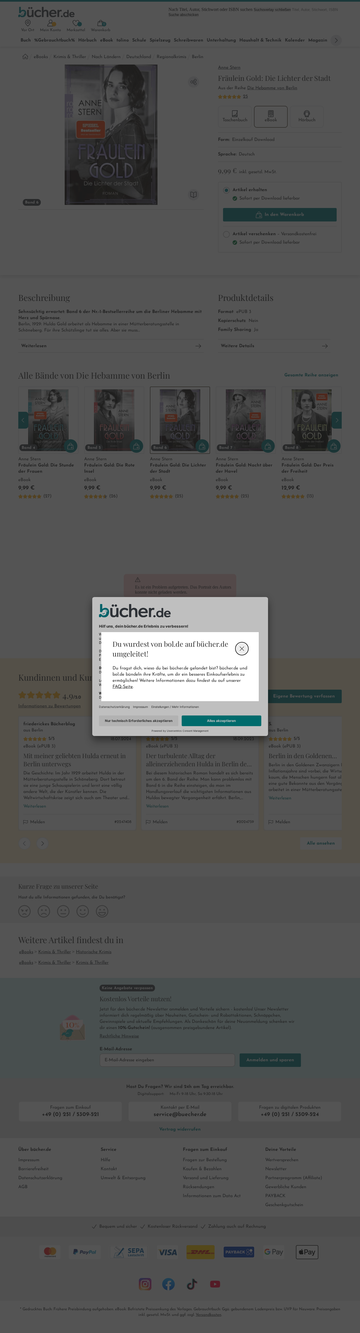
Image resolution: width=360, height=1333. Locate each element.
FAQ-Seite (122, 687)
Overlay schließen (242, 648)
